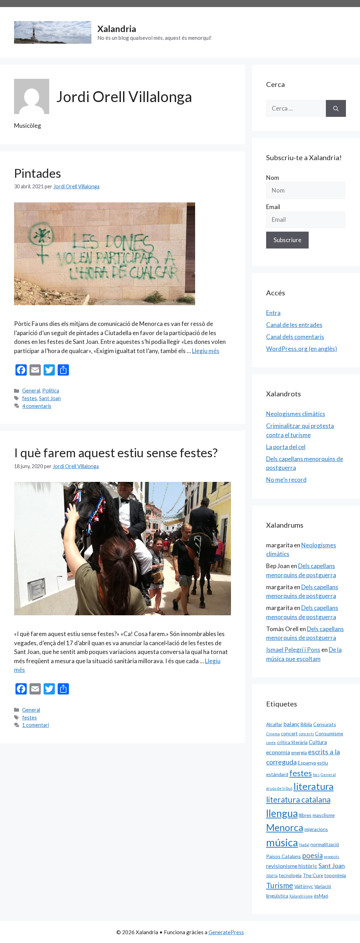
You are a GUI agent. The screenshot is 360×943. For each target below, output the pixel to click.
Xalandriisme (301, 896)
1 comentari (35, 725)
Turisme (279, 885)
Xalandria (116, 28)
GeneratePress (226, 932)
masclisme (324, 815)
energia (299, 752)
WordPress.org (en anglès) (301, 348)
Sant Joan (50, 398)
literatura (314, 786)
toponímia (335, 875)
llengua (282, 813)
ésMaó (321, 896)
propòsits (331, 856)
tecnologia (290, 875)
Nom (272, 177)
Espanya (307, 763)
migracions (316, 829)
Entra (273, 312)
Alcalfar (274, 724)
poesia (312, 855)
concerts (306, 733)
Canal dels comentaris (295, 336)
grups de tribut (279, 788)
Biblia (306, 724)
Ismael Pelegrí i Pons (293, 649)
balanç (291, 724)
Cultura (318, 741)
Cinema (273, 733)
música (282, 842)
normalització (324, 844)
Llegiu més (205, 350)
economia (278, 752)
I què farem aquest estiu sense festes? (116, 452)
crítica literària (292, 742)
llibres (305, 815)
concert (289, 733)
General (31, 391)
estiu (322, 763)
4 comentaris (36, 406)
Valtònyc (303, 886)
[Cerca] (336, 108)
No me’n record (286, 479)
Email (273, 206)
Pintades (37, 172)
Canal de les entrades (294, 324)
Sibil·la (272, 875)
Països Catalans (283, 856)
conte (271, 742)
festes (29, 398)
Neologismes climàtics (295, 413)
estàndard (277, 774)
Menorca (284, 827)
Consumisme (329, 733)
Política (50, 391)
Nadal (304, 844)
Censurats (324, 724)
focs (316, 774)
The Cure (313, 875)
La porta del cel (286, 447)
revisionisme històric (291, 865)
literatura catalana (298, 799)
